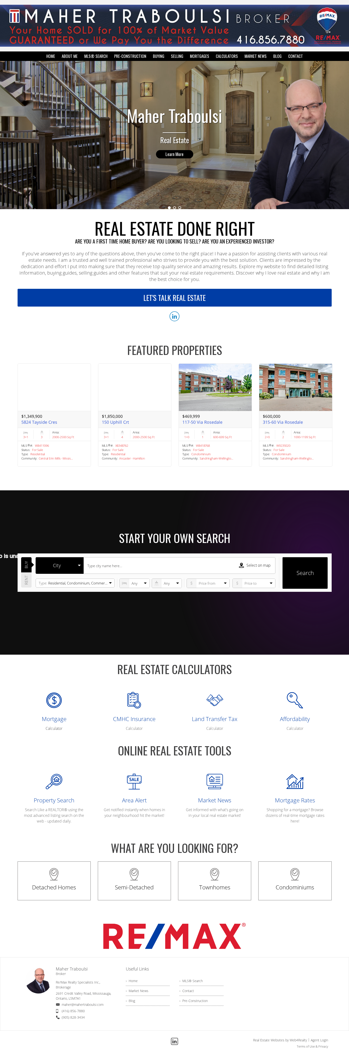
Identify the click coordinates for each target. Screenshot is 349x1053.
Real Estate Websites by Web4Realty (280, 1040)
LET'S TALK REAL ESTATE (174, 297)
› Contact (186, 991)
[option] (174, 135)
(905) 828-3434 (73, 1017)
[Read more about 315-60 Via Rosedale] (295, 415)
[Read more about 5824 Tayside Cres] (54, 415)
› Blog (130, 1000)
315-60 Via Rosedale (283, 422)
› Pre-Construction (193, 1000)
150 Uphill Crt (115, 422)
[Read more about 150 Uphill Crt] (134, 415)
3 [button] (179, 207)
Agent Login (319, 1040)
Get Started (174, 154)
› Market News (137, 991)
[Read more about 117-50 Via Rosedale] (215, 415)
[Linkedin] (174, 1041)
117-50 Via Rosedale (202, 422)
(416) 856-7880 (73, 1011)
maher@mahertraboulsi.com (83, 1004)
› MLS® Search (191, 981)
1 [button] (169, 207)
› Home (132, 981)
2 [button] (174, 207)
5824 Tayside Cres (39, 422)
